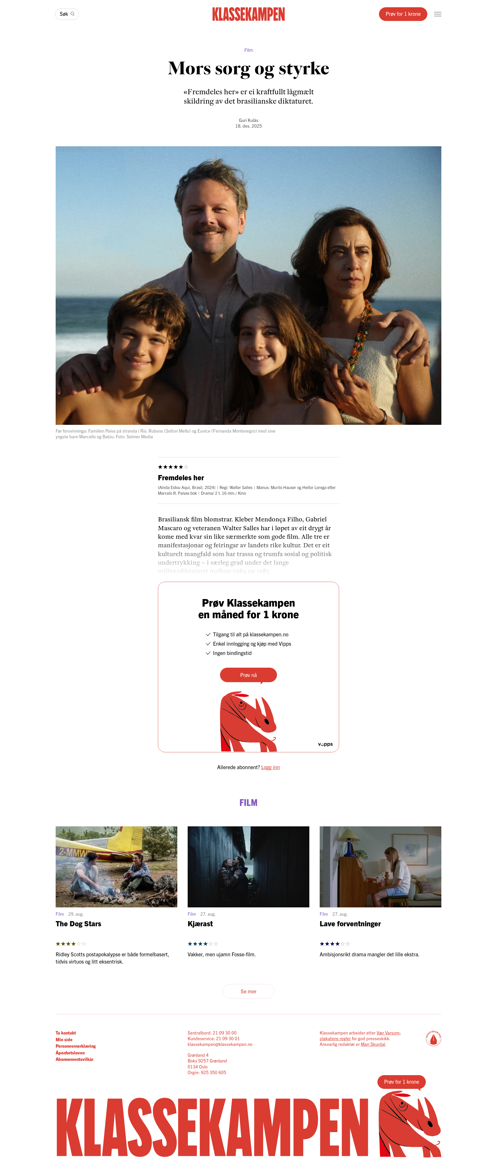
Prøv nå (248, 675)
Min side (64, 1039)
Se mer (249, 991)
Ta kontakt (66, 1032)
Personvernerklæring (76, 1045)
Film (248, 50)
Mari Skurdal (373, 1044)
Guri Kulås (248, 120)
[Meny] (437, 14)
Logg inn (270, 767)
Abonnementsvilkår (74, 1059)
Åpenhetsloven (70, 1052)
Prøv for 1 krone (403, 13)
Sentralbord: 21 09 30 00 (212, 1032)
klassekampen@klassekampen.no (220, 1044)
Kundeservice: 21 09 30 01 (214, 1038)
